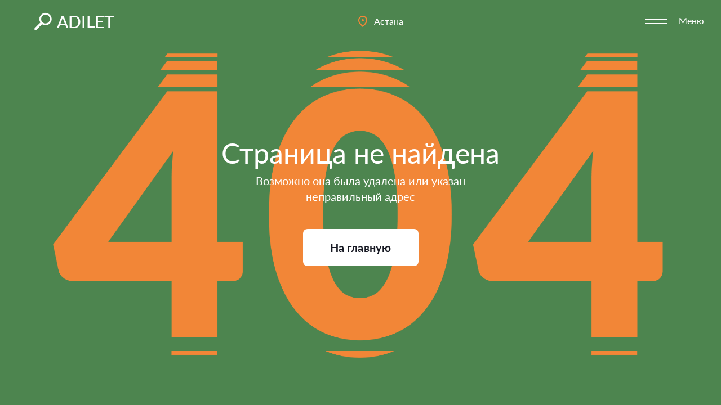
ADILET (85, 21)
